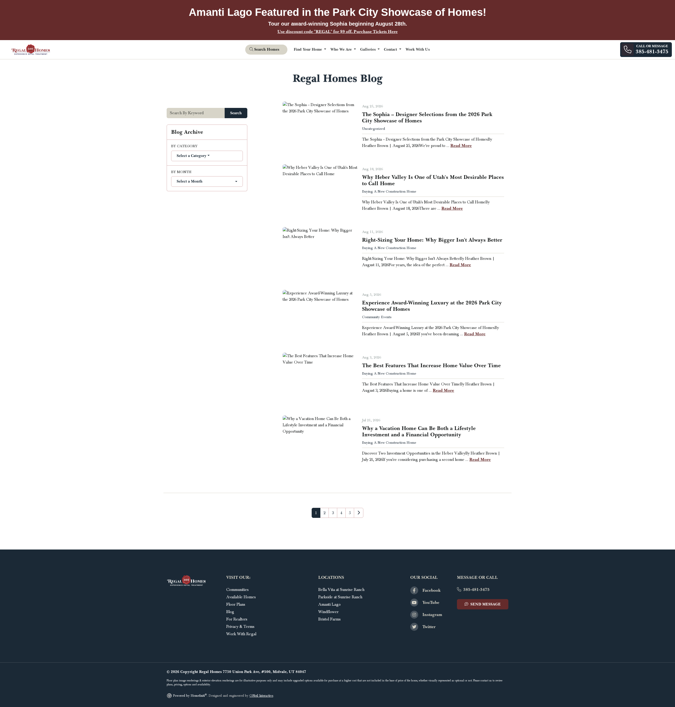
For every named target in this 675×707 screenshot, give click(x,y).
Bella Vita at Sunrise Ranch (341, 589)
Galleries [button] (368, 49)
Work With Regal (241, 634)
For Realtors (236, 619)
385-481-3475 (476, 589)
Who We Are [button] (341, 49)
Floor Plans (235, 604)
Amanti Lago (329, 604)
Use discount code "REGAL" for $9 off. (337, 31)
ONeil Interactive (261, 696)
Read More (461, 145)
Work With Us (418, 49)
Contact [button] (391, 49)
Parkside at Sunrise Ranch (340, 597)
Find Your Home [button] (308, 49)
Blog (230, 611)
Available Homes (241, 597)
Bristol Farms (329, 619)
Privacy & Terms (240, 626)
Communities (237, 589)
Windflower (328, 611)
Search (236, 113)
